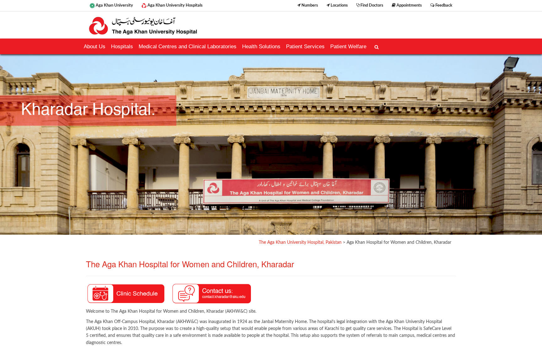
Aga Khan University (114, 5)
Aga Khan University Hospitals (174, 5)
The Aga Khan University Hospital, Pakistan (300, 242)
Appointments (409, 5)
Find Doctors (371, 5)
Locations (339, 5)
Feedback (443, 5)
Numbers (309, 5)
